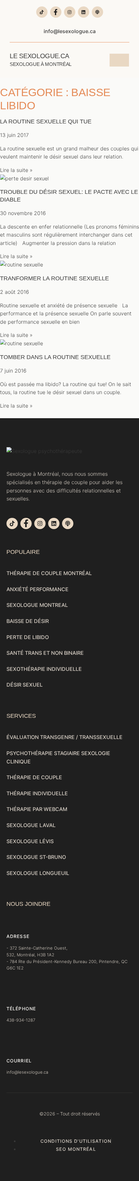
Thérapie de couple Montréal (49, 573)
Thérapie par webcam (36, 809)
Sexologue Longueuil (37, 873)
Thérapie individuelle (37, 793)
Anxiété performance (37, 589)
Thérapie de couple (34, 777)
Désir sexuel (24, 684)
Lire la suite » (16, 170)
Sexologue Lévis (30, 841)
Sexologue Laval (31, 825)
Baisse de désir (27, 621)
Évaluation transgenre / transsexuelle (64, 737)
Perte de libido (27, 637)
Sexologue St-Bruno (36, 857)
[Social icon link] (42, 12)
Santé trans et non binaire (45, 653)
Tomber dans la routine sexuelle (55, 357)
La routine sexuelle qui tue (45, 121)
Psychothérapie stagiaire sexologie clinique (58, 757)
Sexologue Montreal (37, 605)
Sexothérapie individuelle (44, 669)
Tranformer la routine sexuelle (54, 278)
